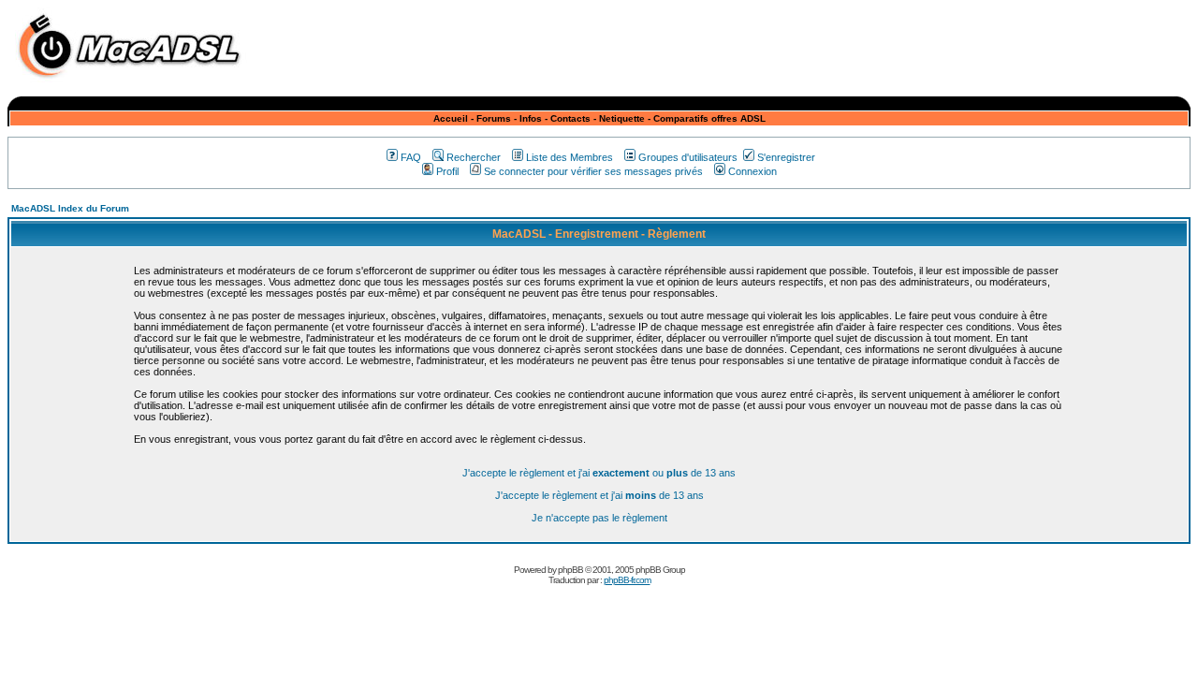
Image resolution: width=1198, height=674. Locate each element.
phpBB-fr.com (627, 580)
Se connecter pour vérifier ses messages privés (593, 171)
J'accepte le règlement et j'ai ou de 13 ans (599, 472)
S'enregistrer (786, 157)
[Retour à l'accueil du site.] (133, 83)
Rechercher (473, 157)
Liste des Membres (569, 157)
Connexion (752, 171)
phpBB (570, 569)
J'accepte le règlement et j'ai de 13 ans (599, 495)
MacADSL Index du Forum (70, 208)
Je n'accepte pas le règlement (599, 517)
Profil (447, 171)
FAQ (411, 157)
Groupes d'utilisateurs (688, 157)
